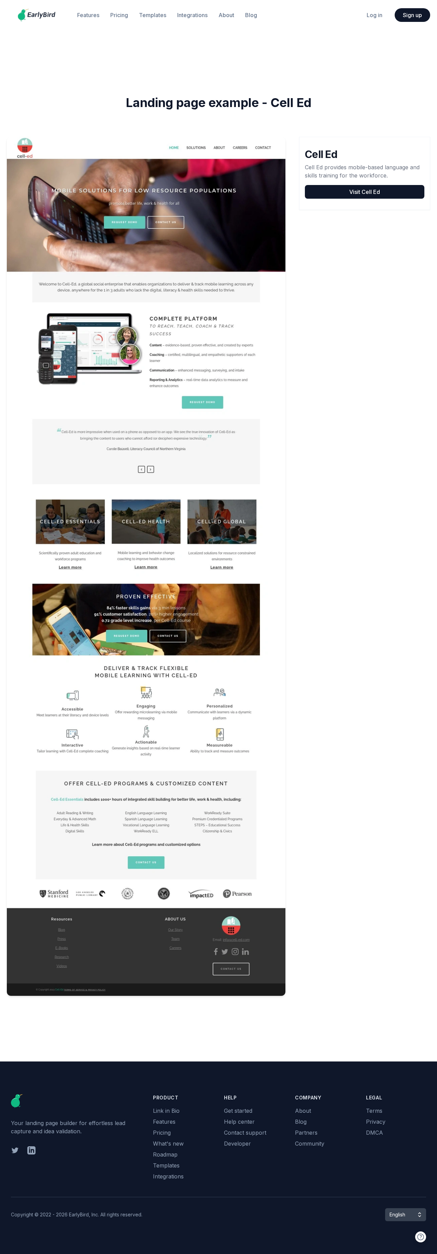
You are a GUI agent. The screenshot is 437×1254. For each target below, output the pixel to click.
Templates (152, 15)
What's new (168, 1143)
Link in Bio (166, 1110)
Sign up (412, 15)
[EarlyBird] (36, 15)
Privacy (375, 1121)
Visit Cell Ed (364, 191)
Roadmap (165, 1154)
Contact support (245, 1132)
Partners (306, 1132)
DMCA (374, 1132)
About (226, 15)
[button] (405, 1214)
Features (88, 15)
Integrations (192, 15)
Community (309, 1143)
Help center (239, 1121)
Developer (237, 1143)
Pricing (119, 15)
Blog (251, 15)
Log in (374, 15)
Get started (238, 1110)
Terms (374, 1110)
